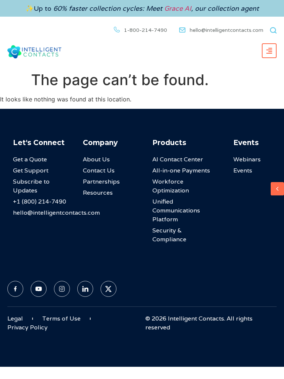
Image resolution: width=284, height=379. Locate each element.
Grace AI (177, 8)
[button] (272, 30)
